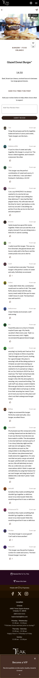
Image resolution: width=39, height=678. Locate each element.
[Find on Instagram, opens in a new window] (26, 594)
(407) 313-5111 (19, 614)
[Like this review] (10, 139)
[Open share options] (36, 10)
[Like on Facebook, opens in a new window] (13, 594)
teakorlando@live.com (19, 617)
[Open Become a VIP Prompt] (19, 674)
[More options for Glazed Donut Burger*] (33, 43)
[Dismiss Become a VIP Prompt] (34, 658)
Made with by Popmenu (15, 587)
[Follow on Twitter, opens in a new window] (19, 594)
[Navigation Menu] (36, 3)
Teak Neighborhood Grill (19, 653)
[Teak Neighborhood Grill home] (11, 3)
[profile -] (31, 3)
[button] (2, 10)
